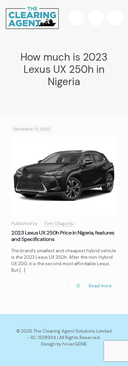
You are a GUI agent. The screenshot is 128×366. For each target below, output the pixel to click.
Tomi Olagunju (59, 223)
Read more (100, 286)
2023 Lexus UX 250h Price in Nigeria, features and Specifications (62, 236)
